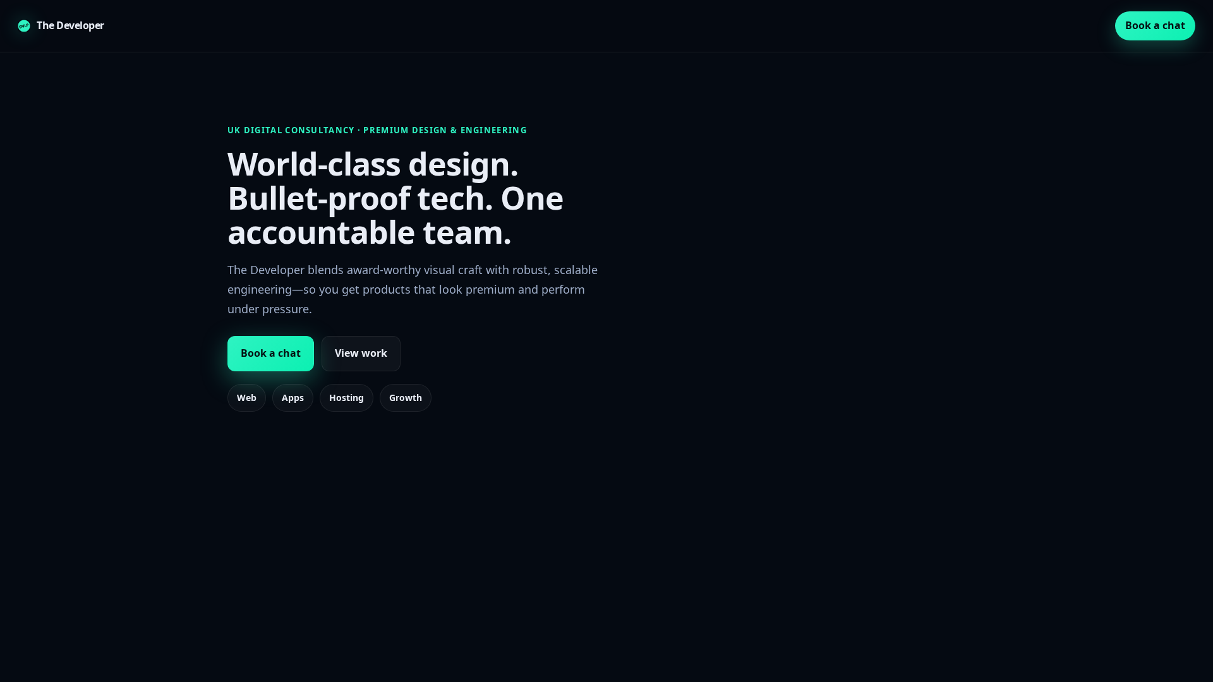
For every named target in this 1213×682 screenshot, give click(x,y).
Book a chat (1155, 25)
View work (361, 353)
